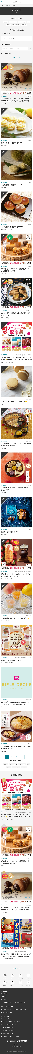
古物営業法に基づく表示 (9, 1033)
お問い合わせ (6, 1016)
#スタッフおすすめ (16, 24)
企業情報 (5, 991)
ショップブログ (7, 5)
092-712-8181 (16, 1048)
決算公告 (5, 994)
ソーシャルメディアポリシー (10, 1024)
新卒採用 (5, 999)
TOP (2, 5)
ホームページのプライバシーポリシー (12, 1022)
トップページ (16, 969)
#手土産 (13, 5)
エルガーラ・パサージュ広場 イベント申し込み (14, 1009)
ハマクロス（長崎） (7, 1012)
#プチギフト (24, 24)
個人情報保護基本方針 (8, 1027)
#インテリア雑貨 (22, 22)
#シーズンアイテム (13, 22)
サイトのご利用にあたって (9, 1019)
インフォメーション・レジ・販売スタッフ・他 (14, 1002)
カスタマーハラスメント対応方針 (11, 1036)
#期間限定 (5, 22)
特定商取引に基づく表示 (9, 1030)
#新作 (28, 22)
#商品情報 (8, 24)
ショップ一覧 (16, 57)
